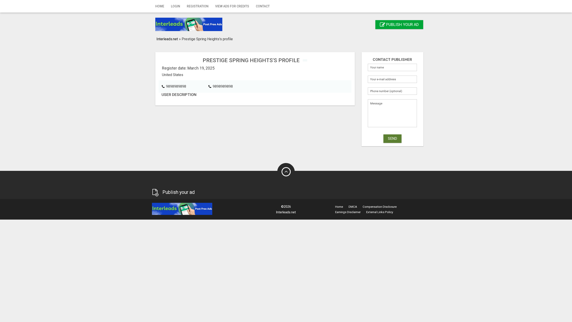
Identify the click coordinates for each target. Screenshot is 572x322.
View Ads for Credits (232, 6)
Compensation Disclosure (380, 206)
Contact (263, 6)
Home (159, 6)
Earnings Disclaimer (348, 212)
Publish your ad (402, 24)
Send (392, 138)
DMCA (353, 206)
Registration (197, 6)
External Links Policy (379, 212)
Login (175, 6)
